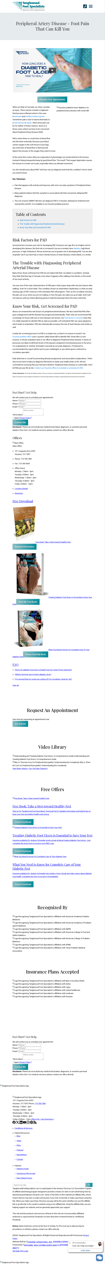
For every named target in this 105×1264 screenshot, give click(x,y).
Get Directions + (47, 1119)
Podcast (20, 1150)
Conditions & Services (24, 1128)
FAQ (15, 664)
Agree (23, 418)
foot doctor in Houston (73, 318)
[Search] (88, 1185)
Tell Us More (18, 415)
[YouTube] (24, 1123)
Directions (19, 493)
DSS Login (24, 1251)
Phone (16, 404)
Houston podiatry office (22, 337)
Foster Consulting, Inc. (65, 1242)
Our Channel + (38, 768)
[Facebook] (14, 1123)
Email (15, 407)
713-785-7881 (40, 1103)
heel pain (18, 116)
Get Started (20, 724)
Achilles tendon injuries (35, 116)
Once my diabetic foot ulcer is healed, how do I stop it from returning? (43, 670)
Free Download (23, 501)
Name (16, 400)
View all (16, 685)
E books (20, 1159)
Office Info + (36, 1119)
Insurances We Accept (26, 1173)
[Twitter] (17, 1123)
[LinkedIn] (21, 1123)
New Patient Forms (24, 1178)
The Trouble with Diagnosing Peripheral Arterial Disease (42, 224)
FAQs (19, 1145)
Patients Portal (23, 1169)
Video (19, 1141)
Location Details (21, 489)
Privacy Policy (25, 418)
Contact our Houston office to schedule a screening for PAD (58, 368)
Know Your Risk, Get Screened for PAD (35, 227)
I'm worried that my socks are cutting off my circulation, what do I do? (43, 679)
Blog (18, 1136)
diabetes (77, 248)
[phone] (85, 6)
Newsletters (22, 1155)
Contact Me (20, 422)
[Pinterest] (31, 1123)
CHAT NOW (85, 1250)
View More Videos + (21, 768)
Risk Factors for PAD (28, 220)
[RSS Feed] (35, 1123)
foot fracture (19, 123)
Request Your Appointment (52, 99)
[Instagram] (28, 1123)
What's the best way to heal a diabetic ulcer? (33, 674)
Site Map (16, 1251)
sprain (29, 123)
